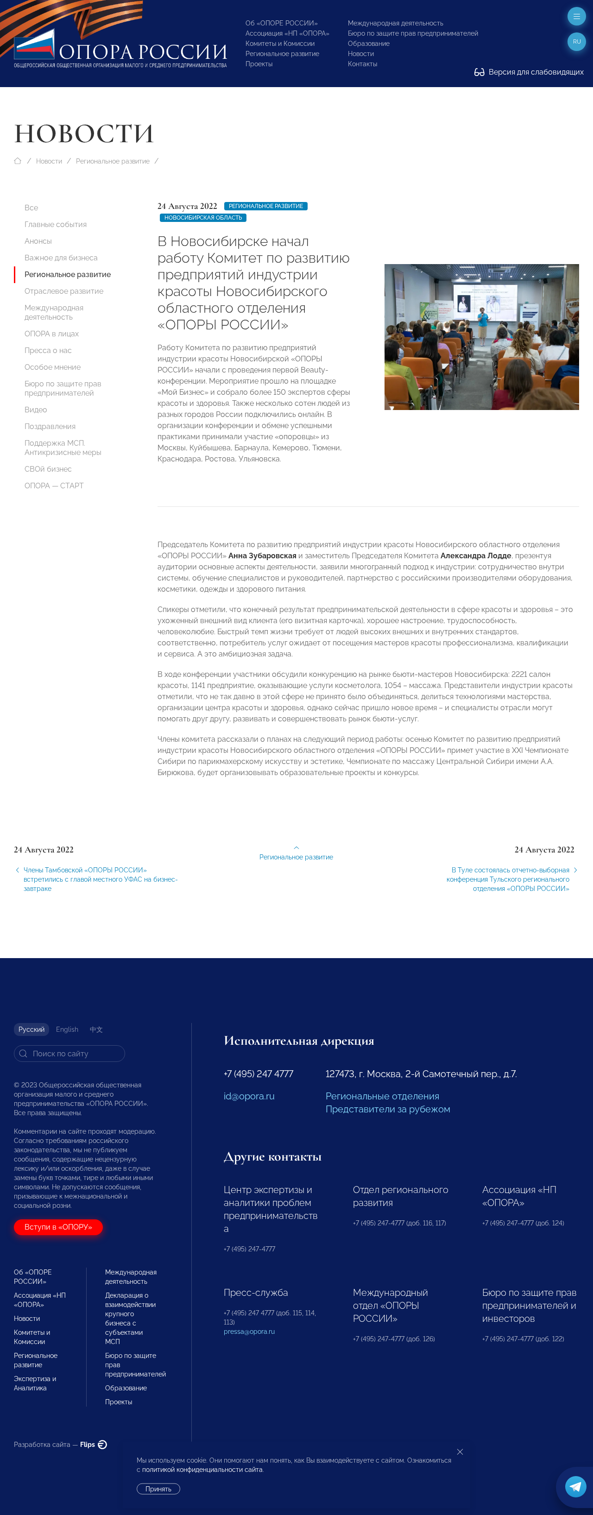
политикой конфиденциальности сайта (202, 1469)
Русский (31, 1029)
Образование (369, 43)
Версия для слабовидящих (535, 72)
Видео (36, 409)
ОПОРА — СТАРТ (54, 485)
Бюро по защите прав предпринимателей (413, 33)
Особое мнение (53, 367)
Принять (158, 1489)
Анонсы (38, 241)
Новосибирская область (203, 218)
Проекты (259, 64)
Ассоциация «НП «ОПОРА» (287, 33)
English (67, 1029)
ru (577, 41)
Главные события (56, 224)
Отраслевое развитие (64, 291)
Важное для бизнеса (61, 257)
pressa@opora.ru (249, 1331)
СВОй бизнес (48, 469)
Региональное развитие (282, 53)
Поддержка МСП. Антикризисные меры (63, 448)
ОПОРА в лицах (52, 333)
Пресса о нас (48, 350)
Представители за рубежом (388, 1109)
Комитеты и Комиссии (280, 43)
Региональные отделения (382, 1096)
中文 (96, 1029)
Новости (361, 53)
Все (31, 207)
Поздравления (50, 426)
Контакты (362, 64)
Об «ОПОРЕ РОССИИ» (282, 23)
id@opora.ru (249, 1096)
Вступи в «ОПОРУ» (58, 1227)
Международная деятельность (395, 23)
